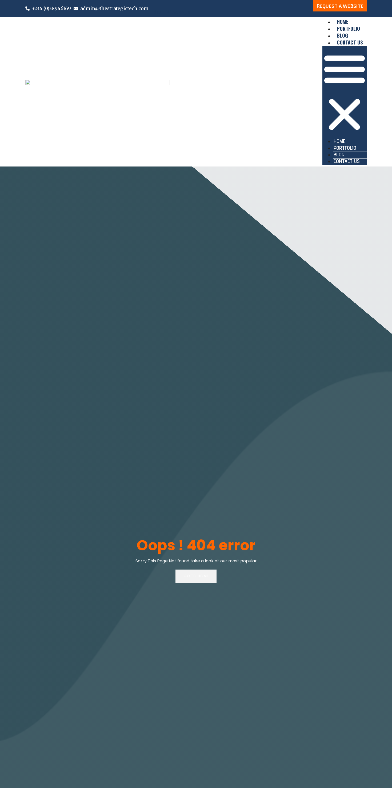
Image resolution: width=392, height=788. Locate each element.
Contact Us (350, 42)
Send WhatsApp (172, 12)
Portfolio (345, 148)
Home (339, 141)
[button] (344, 92)
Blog (339, 154)
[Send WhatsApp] (156, 3)
